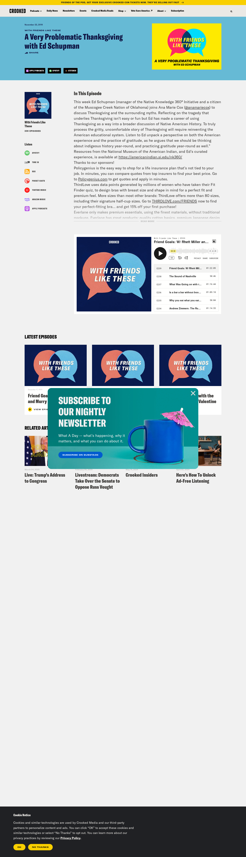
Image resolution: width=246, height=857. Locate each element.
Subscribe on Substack (80, 455)
